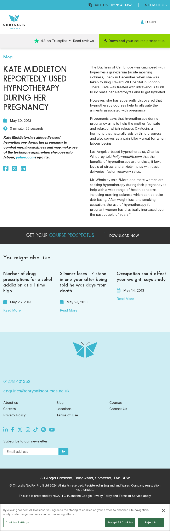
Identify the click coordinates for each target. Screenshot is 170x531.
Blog (59, 402)
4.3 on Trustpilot (67, 41)
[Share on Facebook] (5, 168)
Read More (12, 310)
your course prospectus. (136, 41)
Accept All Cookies (120, 522)
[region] (85, 517)
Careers (9, 409)
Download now (124, 236)
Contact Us (118, 409)
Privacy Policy (14, 415)
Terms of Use (67, 415)
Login (150, 22)
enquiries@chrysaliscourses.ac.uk (36, 390)
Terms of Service (130, 495)
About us (10, 402)
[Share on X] (14, 168)
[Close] (163, 510)
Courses (116, 402)
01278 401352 (121, 5)
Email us (158, 5)
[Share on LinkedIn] (23, 168)
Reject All (150, 522)
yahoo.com (25, 157)
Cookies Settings (17, 522)
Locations (64, 409)
